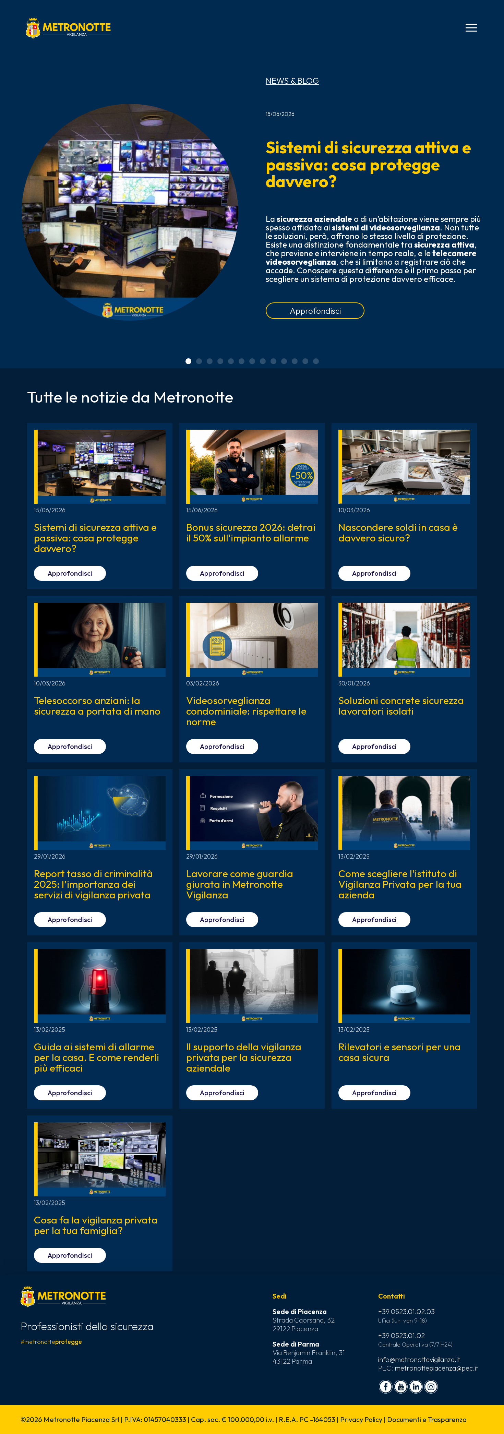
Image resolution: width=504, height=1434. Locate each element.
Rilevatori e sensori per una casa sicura (399, 1052)
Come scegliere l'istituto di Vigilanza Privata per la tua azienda (400, 884)
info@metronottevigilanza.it (419, 1359)
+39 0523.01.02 (401, 1335)
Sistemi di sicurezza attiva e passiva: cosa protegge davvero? (368, 164)
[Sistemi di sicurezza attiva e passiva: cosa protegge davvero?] (130, 212)
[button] (188, 361)
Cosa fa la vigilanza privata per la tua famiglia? (96, 1225)
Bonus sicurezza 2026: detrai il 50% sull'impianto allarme (250, 532)
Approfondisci (315, 311)
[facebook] (386, 1387)
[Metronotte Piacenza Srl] (68, 28)
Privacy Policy (361, 1419)
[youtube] (401, 1387)
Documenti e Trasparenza (427, 1419)
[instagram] (431, 1387)
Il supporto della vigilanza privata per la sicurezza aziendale (243, 1057)
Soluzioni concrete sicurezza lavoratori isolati (401, 705)
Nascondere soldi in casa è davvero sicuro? (398, 532)
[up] (16, 1417)
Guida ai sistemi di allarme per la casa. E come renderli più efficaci (96, 1057)
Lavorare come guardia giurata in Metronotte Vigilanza (239, 884)
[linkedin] (416, 1387)
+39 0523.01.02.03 (406, 1311)
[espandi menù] (471, 28)
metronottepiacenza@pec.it (436, 1368)
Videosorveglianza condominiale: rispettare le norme (246, 711)
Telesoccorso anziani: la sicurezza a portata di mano (97, 705)
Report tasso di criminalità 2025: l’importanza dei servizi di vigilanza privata (93, 884)
